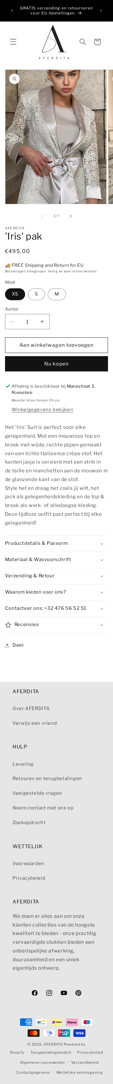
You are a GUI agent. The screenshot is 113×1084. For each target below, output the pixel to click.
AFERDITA (53, 1044)
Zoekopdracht (29, 822)
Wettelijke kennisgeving (79, 1072)
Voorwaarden (28, 863)
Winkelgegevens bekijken (42, 409)
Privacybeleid (29, 878)
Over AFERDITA (31, 708)
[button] (13, 42)
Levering (23, 764)
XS (15, 294)
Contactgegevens (33, 1072)
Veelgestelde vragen (37, 793)
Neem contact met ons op (43, 808)
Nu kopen (56, 364)
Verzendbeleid (85, 1062)
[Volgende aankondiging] (101, 10)
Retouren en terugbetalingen (47, 778)
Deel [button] (18, 645)
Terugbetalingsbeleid (50, 1052)
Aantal (12, 308)
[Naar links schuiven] (42, 216)
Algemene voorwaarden (42, 1062)
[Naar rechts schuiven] (71, 216)
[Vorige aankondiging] (12, 10)
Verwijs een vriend (35, 723)
